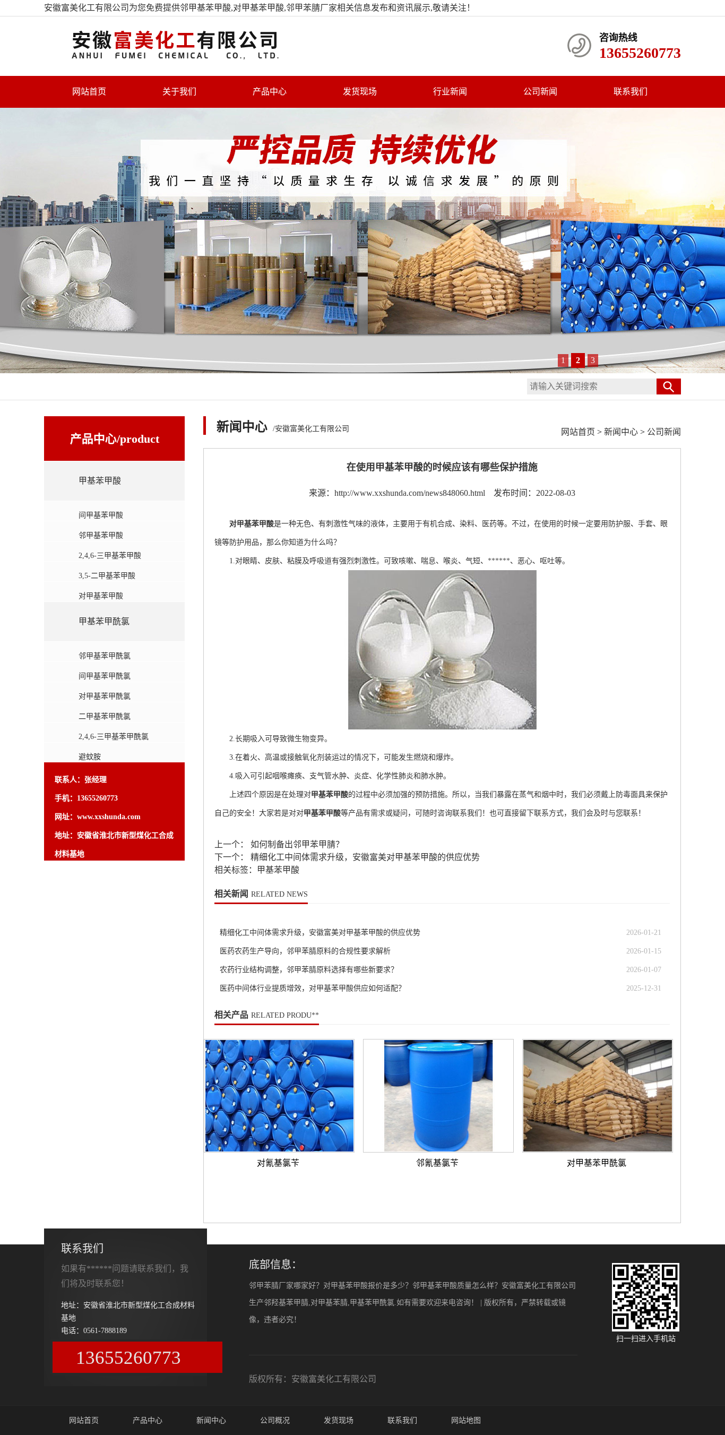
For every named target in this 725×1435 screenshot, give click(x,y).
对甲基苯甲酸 (101, 596)
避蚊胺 (90, 757)
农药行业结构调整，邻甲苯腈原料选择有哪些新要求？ (309, 970)
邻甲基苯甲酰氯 (105, 656)
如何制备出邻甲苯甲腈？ (296, 844)
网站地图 (466, 1420)
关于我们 (179, 91)
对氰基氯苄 (278, 1162)
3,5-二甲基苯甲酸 (107, 576)
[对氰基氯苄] (279, 1096)
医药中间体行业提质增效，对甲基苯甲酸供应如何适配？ (312, 988)
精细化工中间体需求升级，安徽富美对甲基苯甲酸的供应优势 (364, 857)
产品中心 (270, 91)
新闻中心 (621, 431)
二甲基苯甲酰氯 (105, 716)
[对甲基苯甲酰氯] (597, 1096)
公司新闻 (540, 91)
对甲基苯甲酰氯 (105, 696)
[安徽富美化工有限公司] (187, 57)
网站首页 (89, 91)
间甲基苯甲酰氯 (105, 676)
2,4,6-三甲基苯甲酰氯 (114, 737)
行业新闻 (450, 91)
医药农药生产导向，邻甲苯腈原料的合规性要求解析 (305, 951)
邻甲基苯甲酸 (205, 7)
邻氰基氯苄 (437, 1162)
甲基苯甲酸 (100, 480)
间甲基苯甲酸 (101, 515)
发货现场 (360, 91)
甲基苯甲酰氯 (104, 621)
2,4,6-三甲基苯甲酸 (110, 556)
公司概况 (275, 1420)
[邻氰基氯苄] (438, 1096)
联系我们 (631, 91)
